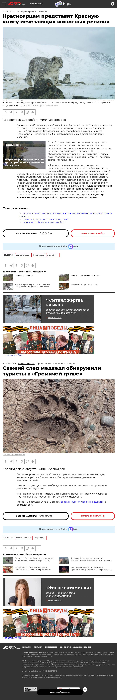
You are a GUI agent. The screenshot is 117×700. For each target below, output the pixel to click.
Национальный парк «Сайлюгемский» (41, 105)
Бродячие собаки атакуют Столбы (43, 222)
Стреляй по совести (24, 275)
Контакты (26, 647)
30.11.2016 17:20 (9, 12)
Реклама (38, 647)
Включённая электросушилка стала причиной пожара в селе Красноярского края (91, 568)
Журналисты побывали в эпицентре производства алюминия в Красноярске (33, 568)
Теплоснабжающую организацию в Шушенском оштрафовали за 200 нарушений (91, 559)
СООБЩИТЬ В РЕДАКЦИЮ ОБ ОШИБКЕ (75, 647)
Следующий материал (60, 692)
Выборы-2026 (51, 647)
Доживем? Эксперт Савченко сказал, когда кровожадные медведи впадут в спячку (34, 559)
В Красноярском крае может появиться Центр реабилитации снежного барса (32, 285)
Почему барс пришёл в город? (84, 284)
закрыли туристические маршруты (82, 501)
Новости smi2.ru (12, 355)
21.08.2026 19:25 (9, 364)
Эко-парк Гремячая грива (14, 455)
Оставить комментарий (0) (93, 233)
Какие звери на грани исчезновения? (45, 219)
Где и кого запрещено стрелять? (85, 275)
